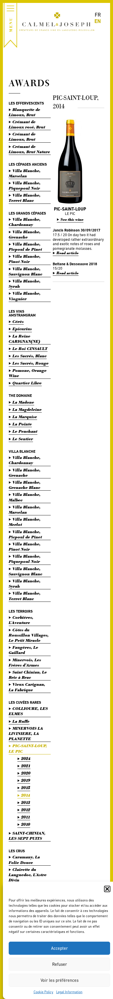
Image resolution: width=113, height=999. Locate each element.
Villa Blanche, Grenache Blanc (25, 485)
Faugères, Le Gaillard (23, 650)
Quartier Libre (27, 383)
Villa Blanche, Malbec (25, 497)
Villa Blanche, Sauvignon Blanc (25, 271)
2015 (25, 787)
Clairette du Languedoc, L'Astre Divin (28, 875)
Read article (68, 253)
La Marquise (24, 416)
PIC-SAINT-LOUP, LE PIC (28, 748)
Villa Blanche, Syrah (25, 284)
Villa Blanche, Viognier (25, 296)
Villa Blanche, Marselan (25, 173)
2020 (25, 773)
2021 (25, 765)
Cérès (18, 321)
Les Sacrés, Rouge (30, 363)
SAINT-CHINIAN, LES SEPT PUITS (27, 836)
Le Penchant (24, 431)
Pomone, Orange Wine (28, 373)
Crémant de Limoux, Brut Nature (29, 149)
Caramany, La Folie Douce (24, 860)
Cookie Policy (43, 992)
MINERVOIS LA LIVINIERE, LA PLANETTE (26, 733)
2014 (25, 795)
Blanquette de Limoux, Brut (24, 112)
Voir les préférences (60, 980)
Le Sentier (22, 438)
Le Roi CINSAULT (30, 348)
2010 (25, 824)
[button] (107, 889)
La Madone (23, 402)
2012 (25, 809)
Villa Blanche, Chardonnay (25, 222)
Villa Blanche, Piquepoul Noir (25, 186)
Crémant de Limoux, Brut (22, 137)
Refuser (59, 964)
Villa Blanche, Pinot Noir (25, 259)
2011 (25, 817)
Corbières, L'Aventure (21, 620)
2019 (25, 780)
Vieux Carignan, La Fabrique (27, 687)
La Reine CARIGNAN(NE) (24, 339)
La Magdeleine (27, 409)
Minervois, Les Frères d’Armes (25, 662)
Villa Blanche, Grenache (25, 234)
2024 (25, 758)
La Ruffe (21, 721)
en (97, 21)
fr (98, 15)
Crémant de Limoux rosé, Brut (27, 124)
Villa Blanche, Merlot (25, 522)
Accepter (59, 948)
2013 (25, 802)
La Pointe (22, 424)
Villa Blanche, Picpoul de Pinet (25, 247)
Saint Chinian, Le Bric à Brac (28, 675)
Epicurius (22, 328)
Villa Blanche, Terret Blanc (25, 198)
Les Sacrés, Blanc (29, 355)
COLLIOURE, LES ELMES (28, 711)
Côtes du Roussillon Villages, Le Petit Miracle (29, 635)
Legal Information (69, 992)
